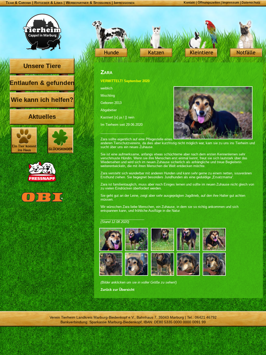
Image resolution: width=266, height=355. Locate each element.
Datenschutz (251, 2)
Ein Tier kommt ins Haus (24, 140)
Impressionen (124, 3)
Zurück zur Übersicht (117, 290)
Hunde (111, 38)
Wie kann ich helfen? (42, 99)
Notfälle (246, 38)
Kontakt (189, 2)
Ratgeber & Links (48, 3)
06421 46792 (206, 317)
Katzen (156, 38)
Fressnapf (42, 171)
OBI (42, 202)
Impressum (230, 2)
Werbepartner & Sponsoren (88, 3)
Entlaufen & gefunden (42, 82)
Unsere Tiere (42, 65)
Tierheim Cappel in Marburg (42, 32)
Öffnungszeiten (209, 2)
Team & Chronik (18, 3)
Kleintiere (201, 38)
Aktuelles (42, 116)
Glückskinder (60, 141)
